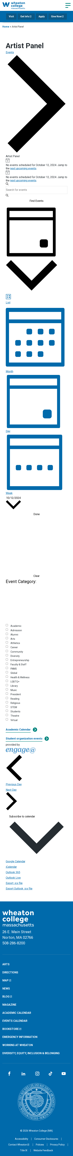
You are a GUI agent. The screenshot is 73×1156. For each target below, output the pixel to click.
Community (17, 651)
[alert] (36, 164)
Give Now (56, 16)
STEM (14, 707)
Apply (42, 16)
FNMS (14, 668)
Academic (16, 626)
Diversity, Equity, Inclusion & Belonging (31, 1053)
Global (14, 673)
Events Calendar (14, 1020)
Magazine (9, 1004)
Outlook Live (13, 877)
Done (36, 514)
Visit (11, 16)
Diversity (15, 656)
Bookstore (10, 1029)
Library (14, 686)
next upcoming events (23, 168)
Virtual (14, 720)
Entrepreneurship (20, 660)
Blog (5, 996)
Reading (15, 698)
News (6, 988)
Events (10, 52)
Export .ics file (14, 883)
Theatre (15, 715)
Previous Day (14, 784)
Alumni (14, 634)
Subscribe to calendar (22, 816)
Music (14, 690)
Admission (16, 630)
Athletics (15, 643)
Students (15, 711)
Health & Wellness (20, 677)
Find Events (36, 200)
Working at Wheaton (17, 1045)
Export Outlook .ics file (19, 888)
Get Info (24, 16)
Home (5, 26)
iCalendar (11, 866)
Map (5, 980)
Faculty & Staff (18, 664)
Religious (15, 703)
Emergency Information (19, 1037)
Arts (13, 638)
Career (14, 647)
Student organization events (24, 738)
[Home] (17, 5)
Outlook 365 (13, 872)
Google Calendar (15, 861)
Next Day (11, 789)
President (16, 694)
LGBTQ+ (15, 681)
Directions (10, 972)
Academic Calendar (18, 729)
